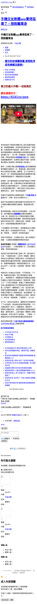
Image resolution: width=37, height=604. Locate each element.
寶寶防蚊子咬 (10, 80)
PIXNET (9, 570)
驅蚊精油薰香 (10, 77)
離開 (11, 600)
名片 (6, 52)
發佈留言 (4, 441)
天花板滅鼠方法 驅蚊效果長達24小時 (18, 348)
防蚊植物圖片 (10, 72)
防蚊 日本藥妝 (10, 70)
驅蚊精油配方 (10, 342)
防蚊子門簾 (9, 335)
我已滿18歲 (5, 600)
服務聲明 (22, 572)
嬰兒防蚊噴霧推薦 (11, 75)
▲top (3, 424)
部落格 (7, 50)
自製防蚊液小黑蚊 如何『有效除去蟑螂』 (20, 360)
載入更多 (4, 428)
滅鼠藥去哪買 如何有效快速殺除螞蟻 (18, 368)
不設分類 (17, 43)
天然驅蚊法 (9, 337)
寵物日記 (17, 421)
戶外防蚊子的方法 (11, 332)
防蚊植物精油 (10, 339)
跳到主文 (4, 29)
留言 (19, 415)
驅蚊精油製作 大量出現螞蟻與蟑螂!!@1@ (20, 370)
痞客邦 (14, 415)
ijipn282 (3, 403)
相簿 (6, 47)
